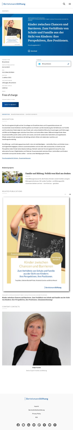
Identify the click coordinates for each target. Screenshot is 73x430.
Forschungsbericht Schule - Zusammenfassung (16, 158)
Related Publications (17, 114)
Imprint (36, 406)
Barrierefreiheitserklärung (37, 410)
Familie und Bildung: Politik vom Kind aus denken (48, 173)
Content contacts (31, 114)
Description (6, 114)
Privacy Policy (36, 413)
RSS (36, 417)
